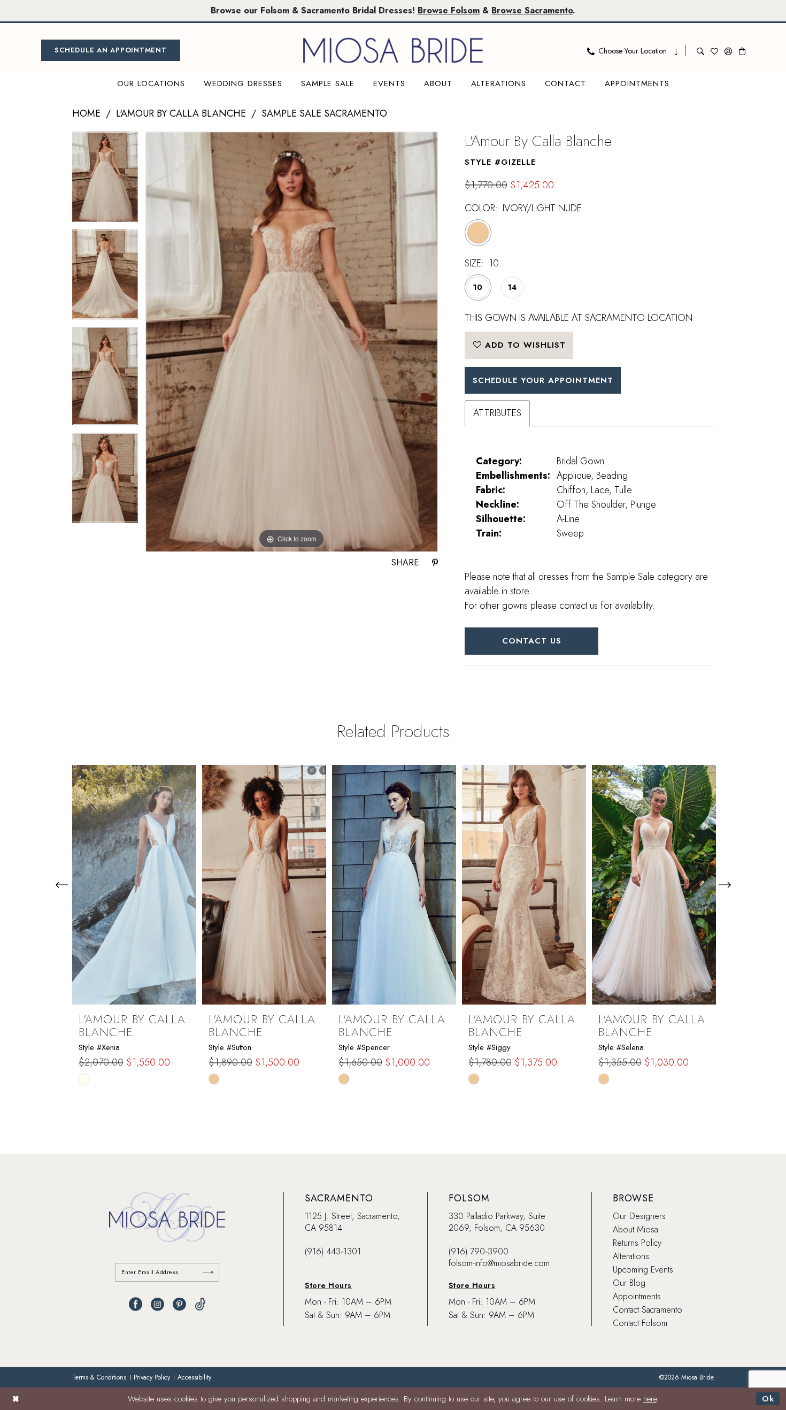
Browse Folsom (449, 10)
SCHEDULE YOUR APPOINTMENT (543, 380)
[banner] (393, 50)
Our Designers (639, 1216)
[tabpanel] (105, 180)
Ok (768, 1399)
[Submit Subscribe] (208, 1272)
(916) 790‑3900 (478, 1251)
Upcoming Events (643, 1269)
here (650, 1399)
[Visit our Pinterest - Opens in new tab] (179, 1304)
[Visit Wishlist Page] (714, 50)
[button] (728, 50)
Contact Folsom (640, 1323)
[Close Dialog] (15, 1398)
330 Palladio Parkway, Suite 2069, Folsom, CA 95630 (497, 1222)
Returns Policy (637, 1243)
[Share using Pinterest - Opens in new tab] (435, 562)
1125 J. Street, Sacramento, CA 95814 (352, 1222)
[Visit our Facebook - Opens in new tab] (135, 1304)
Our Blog (629, 1283)
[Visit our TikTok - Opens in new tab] (200, 1304)
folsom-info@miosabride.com (499, 1263)
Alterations (631, 1256)
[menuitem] (110, 50)
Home (86, 113)
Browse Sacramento (532, 10)
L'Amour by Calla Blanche (181, 113)
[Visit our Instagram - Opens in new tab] (157, 1304)
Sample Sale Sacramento (324, 113)
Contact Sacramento (647, 1310)
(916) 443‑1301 (333, 1251)
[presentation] (134, 885)
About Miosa (635, 1229)
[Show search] (700, 50)
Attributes (497, 413)
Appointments (637, 1296)
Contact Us (531, 641)
